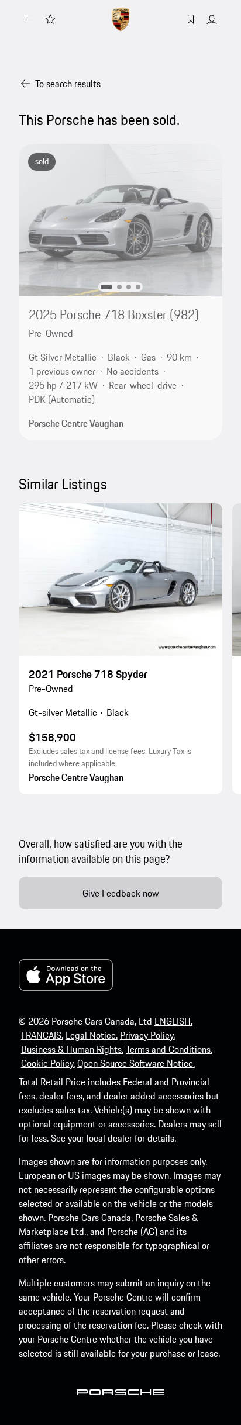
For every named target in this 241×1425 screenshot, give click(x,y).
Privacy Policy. (147, 1035)
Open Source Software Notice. (136, 1063)
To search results (68, 84)
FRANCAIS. (42, 1035)
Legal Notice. (92, 1035)
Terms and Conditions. (169, 1049)
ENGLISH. (173, 1021)
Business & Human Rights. (72, 1049)
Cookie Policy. (48, 1063)
